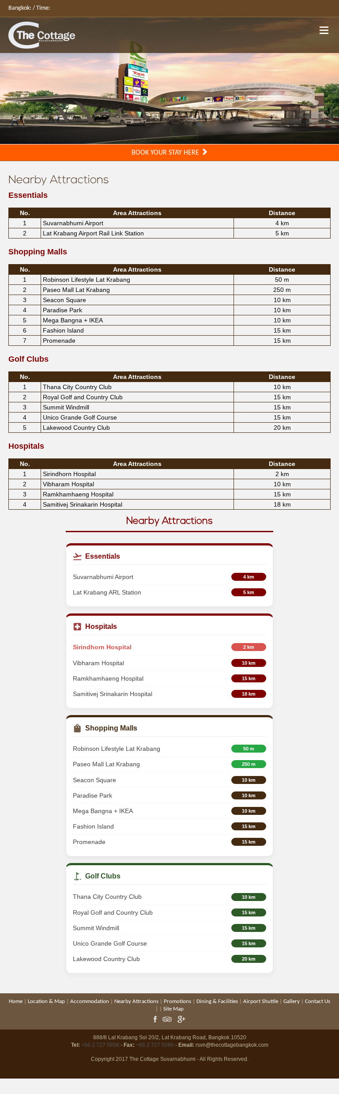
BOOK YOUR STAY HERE (166, 152)
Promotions (177, 1001)
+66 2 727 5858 (100, 1045)
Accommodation (89, 1001)
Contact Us (317, 1001)
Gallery (291, 1001)
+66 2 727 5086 (155, 1045)
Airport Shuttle (260, 1001)
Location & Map (46, 1001)
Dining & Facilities (217, 1001)
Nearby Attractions (136, 1001)
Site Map (173, 1009)
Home (16, 1001)
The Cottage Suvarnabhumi (162, 1059)
